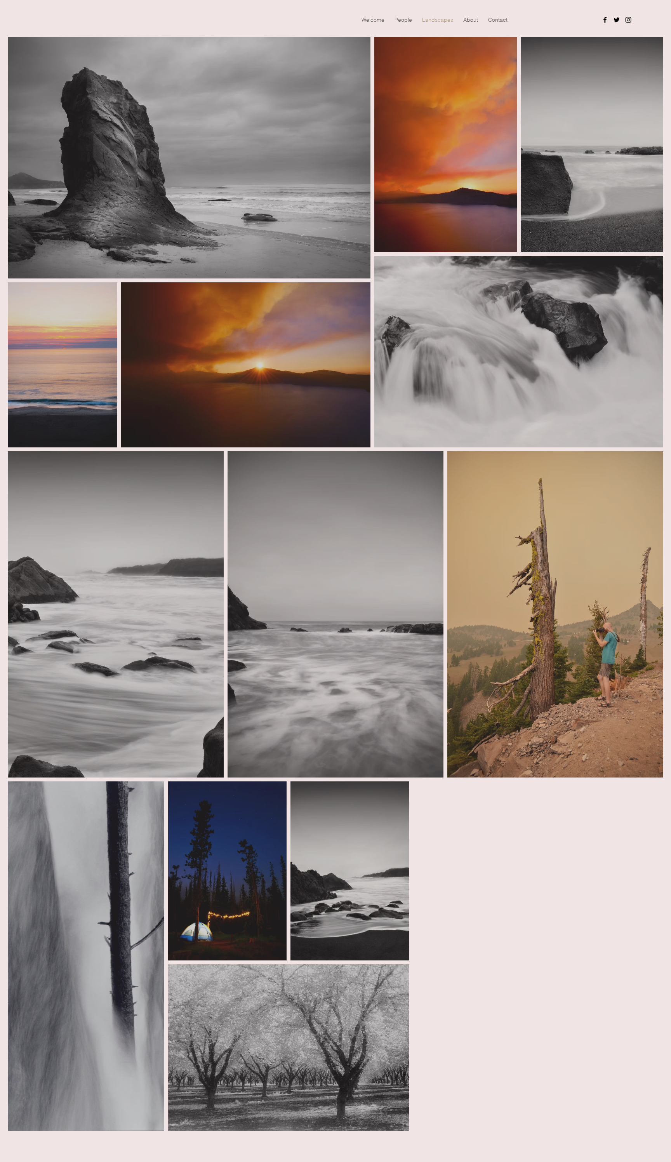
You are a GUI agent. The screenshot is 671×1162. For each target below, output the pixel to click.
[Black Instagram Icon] (628, 20)
